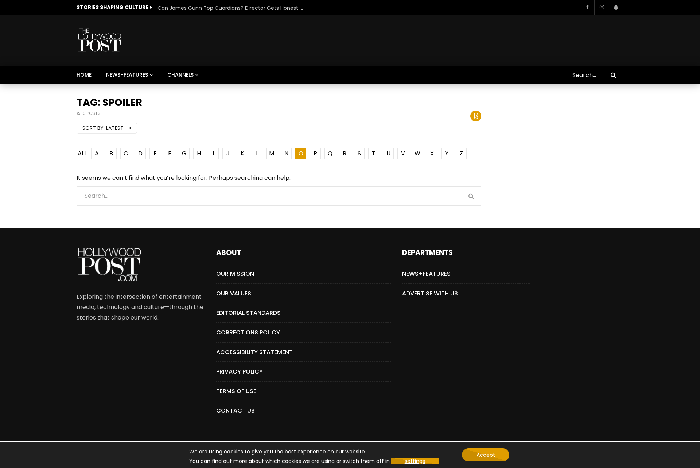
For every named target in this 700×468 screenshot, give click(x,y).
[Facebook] (587, 7)
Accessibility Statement (254, 352)
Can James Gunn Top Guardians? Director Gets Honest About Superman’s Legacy (230, 8)
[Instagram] (601, 7)
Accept (486, 455)
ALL (82, 153)
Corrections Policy (248, 332)
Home (84, 74)
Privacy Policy (239, 371)
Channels (180, 74)
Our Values (233, 293)
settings (415, 461)
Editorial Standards (248, 313)
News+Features (127, 74)
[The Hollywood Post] (99, 40)
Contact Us (235, 410)
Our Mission (235, 274)
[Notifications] (616, 7)
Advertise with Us (430, 293)
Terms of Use (236, 391)
